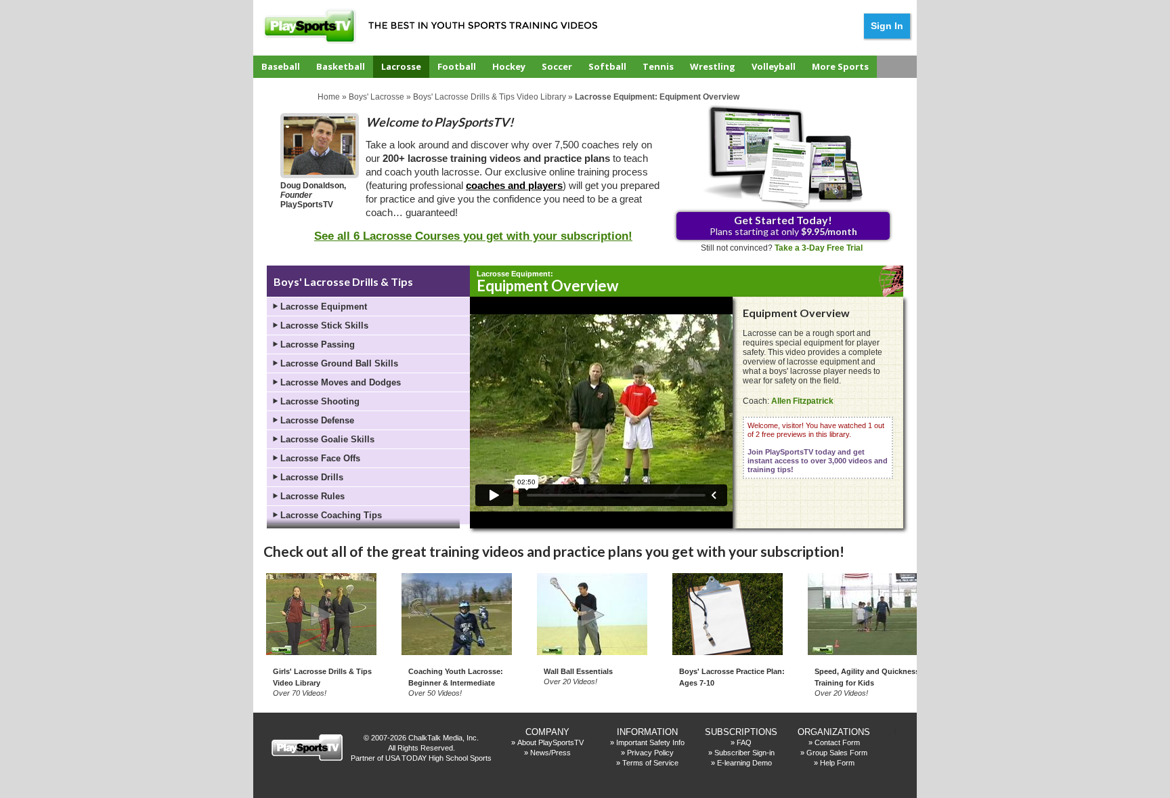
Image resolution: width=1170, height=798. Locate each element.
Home (329, 97)
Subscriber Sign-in (744, 753)
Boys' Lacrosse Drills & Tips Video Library (489, 97)
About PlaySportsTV (550, 742)
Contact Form (837, 742)
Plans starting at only (783, 225)
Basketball (340, 66)
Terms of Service (650, 763)
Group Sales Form (836, 753)
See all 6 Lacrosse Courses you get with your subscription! (473, 236)
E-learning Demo (744, 763)
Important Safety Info (650, 742)
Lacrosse (401, 66)
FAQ (744, 742)
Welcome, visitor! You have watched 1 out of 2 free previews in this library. (818, 447)
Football (456, 66)
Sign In (887, 25)
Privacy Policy (650, 753)
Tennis (658, 66)
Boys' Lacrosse (376, 97)
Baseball (280, 66)
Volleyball (774, 66)
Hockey (508, 66)
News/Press (550, 753)
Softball (607, 66)
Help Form (837, 763)
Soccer (557, 66)
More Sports (840, 66)
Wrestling (712, 66)
